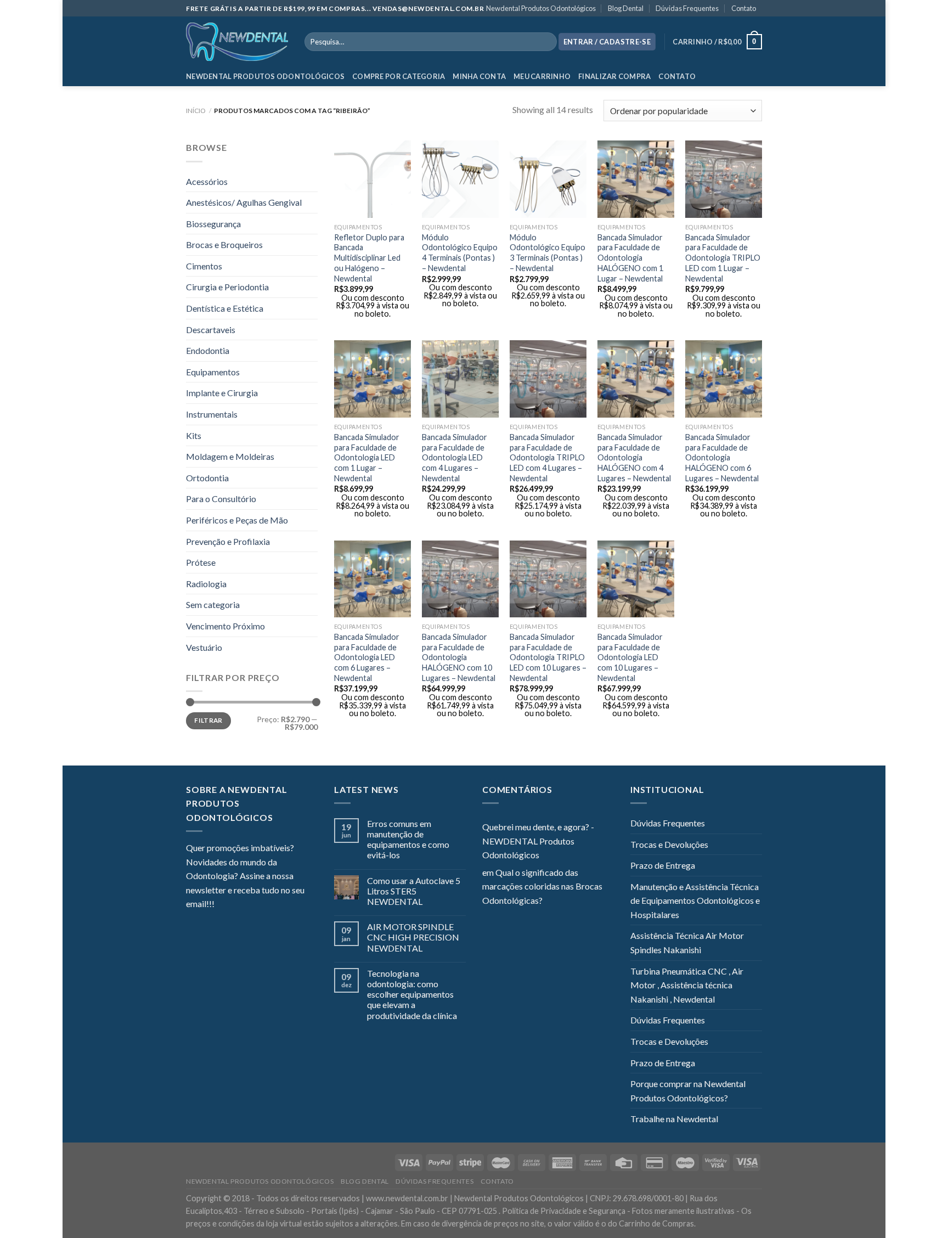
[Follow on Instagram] (236, 905)
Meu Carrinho (542, 76)
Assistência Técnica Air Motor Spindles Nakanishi (687, 942)
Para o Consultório (221, 498)
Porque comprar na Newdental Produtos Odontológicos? (688, 1090)
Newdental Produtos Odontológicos (541, 8)
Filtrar (208, 720)
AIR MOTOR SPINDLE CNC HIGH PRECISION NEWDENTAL (413, 937)
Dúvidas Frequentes (687, 8)
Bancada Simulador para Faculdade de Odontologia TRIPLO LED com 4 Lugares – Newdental (547, 457)
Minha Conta (479, 76)
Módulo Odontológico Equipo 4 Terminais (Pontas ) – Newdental (460, 253)
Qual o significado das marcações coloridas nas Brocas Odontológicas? (542, 886)
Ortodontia (207, 477)
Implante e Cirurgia (222, 392)
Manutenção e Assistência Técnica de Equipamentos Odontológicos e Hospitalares (695, 900)
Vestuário (204, 647)
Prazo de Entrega (662, 865)
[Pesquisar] (546, 41)
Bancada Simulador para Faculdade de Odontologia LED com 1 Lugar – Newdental (366, 457)
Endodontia (207, 350)
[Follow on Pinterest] (276, 905)
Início (196, 110)
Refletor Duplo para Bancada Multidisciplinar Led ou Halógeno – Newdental (369, 258)
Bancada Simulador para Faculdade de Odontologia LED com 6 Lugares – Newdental (366, 657)
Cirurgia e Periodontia (227, 287)
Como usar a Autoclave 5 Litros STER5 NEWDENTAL (413, 891)
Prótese (201, 562)
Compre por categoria (398, 76)
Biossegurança (213, 223)
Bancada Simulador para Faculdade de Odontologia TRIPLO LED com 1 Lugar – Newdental (722, 258)
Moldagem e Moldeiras (230, 456)
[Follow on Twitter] (249, 905)
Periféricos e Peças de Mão (237, 520)
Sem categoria (213, 604)
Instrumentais (212, 414)
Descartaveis (210, 329)
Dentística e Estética (224, 308)
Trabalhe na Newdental (674, 1118)
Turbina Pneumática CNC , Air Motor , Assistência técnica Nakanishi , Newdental (686, 985)
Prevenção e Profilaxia (228, 541)
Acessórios (207, 181)
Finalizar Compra (614, 76)
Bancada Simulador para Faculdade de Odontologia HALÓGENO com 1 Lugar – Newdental (630, 258)
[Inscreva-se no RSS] (289, 905)
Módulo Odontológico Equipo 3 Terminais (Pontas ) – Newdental (547, 253)
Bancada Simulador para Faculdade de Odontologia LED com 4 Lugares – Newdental (454, 457)
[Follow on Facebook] (222, 905)
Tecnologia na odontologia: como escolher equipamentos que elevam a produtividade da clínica (412, 994)
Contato (743, 8)
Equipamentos (213, 372)
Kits (193, 435)
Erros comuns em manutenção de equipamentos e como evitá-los (408, 839)
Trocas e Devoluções (669, 844)
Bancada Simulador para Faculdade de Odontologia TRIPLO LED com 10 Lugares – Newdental (548, 657)
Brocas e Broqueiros (224, 244)
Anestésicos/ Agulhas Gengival (244, 202)
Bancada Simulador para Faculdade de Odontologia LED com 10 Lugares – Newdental (630, 657)
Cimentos (204, 266)
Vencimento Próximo (225, 626)
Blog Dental (626, 8)
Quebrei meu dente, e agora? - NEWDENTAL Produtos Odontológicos (538, 840)
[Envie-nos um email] (262, 905)
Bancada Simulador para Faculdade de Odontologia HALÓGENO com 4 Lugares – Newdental (634, 457)
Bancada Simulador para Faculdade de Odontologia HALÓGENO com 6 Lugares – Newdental (722, 457)
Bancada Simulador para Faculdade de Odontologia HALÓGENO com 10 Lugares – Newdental (458, 657)
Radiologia (206, 583)
